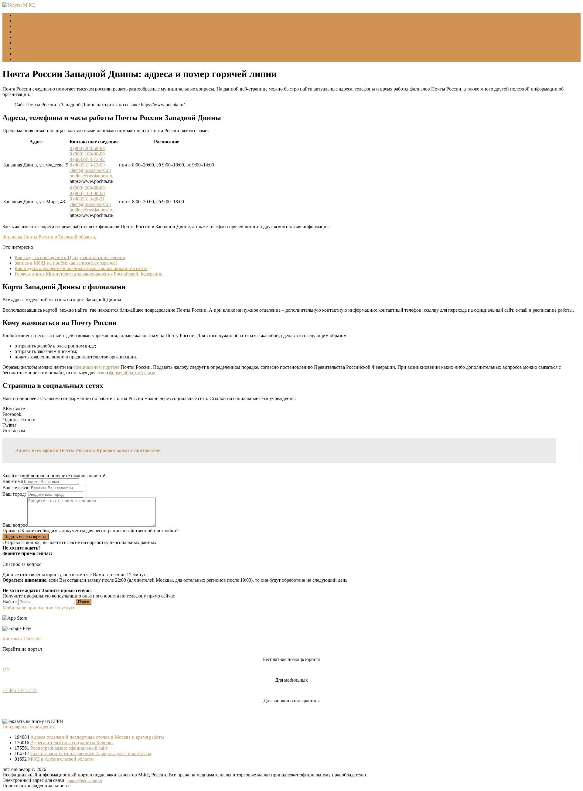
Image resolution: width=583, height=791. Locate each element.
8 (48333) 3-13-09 (87, 164)
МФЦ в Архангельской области (61, 759)
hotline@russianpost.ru (92, 175)
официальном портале (96, 367)
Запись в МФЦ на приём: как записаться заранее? (66, 262)
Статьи (22, 53)
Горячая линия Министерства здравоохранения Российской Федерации (89, 273)
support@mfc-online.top (84, 781)
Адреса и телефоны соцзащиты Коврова (72, 742)
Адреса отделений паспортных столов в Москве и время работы (97, 737)
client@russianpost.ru (90, 170)
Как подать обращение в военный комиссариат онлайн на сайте (81, 268)
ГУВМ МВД (27, 31)
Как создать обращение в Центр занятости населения (70, 257)
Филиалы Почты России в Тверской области (48, 236)
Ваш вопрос (14, 525)
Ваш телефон (16, 487)
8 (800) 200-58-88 (87, 148)
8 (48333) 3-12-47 (87, 159)
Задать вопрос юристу (25, 536)
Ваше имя (12, 481)
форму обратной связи (132, 372)
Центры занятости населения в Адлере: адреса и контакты (90, 753)
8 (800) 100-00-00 (87, 153)
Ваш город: (14, 494)
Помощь (23, 59)
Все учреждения (31, 42)
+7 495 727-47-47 (19, 690)
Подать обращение (34, 48)
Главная (23, 15)
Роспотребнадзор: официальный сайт (69, 748)
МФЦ (20, 20)
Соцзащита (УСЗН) (35, 26)
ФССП (22, 37)
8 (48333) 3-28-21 (87, 198)
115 (5, 669)
